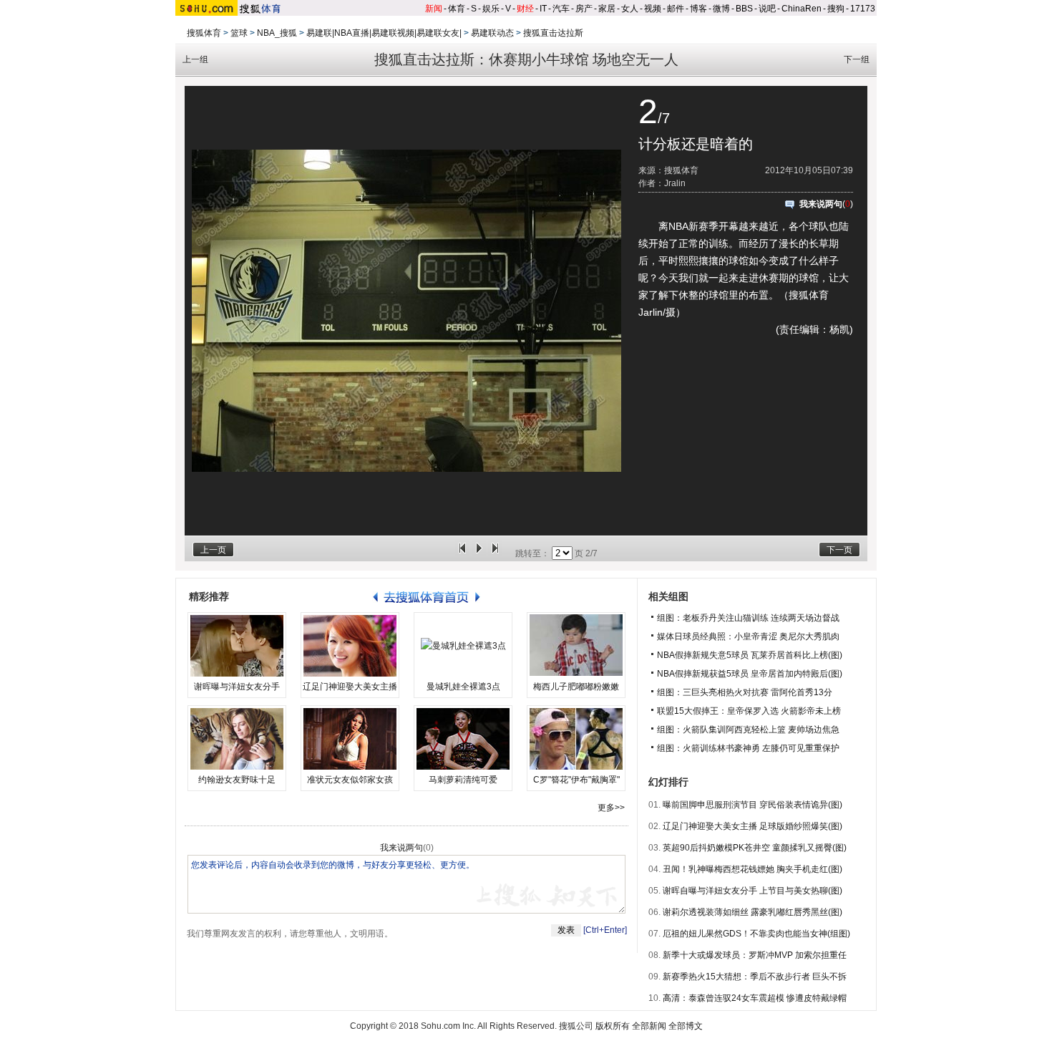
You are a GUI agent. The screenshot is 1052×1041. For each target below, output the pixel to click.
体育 (456, 9)
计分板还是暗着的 (695, 144)
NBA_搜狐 (277, 33)
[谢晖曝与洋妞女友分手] (237, 645)
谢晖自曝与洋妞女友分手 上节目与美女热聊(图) (752, 891)
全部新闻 (649, 1026)
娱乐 (491, 9)
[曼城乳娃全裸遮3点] (463, 645)
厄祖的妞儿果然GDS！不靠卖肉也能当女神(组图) (756, 934)
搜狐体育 (204, 33)
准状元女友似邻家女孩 (350, 780)
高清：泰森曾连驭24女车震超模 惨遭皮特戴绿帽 (755, 998)
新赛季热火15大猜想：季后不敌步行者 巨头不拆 (755, 977)
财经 (525, 9)
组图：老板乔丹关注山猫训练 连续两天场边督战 (748, 618)
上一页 (213, 550)
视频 (652, 9)
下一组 (857, 59)
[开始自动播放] (479, 553)
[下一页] (495, 553)
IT (543, 9)
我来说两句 (820, 204)
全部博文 (685, 1026)
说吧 (767, 9)
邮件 (675, 9)
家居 (606, 9)
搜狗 (835, 9)
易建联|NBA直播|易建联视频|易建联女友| (384, 33)
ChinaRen (801, 9)
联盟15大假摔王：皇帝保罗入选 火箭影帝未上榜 (749, 711)
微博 (721, 9)
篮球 (239, 33)
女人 (629, 9)
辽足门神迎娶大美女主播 (350, 687)
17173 (862, 9)
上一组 (195, 59)
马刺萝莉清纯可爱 (463, 780)
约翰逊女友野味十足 (237, 780)
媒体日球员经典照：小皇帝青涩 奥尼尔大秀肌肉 (748, 636)
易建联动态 (492, 33)
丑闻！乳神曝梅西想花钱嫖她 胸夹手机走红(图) (752, 869)
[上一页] (462, 553)
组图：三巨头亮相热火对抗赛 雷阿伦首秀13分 (744, 692)
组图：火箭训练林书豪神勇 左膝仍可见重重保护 (748, 748)
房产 (584, 9)
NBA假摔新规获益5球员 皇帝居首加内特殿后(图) (749, 674)
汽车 (561, 9)
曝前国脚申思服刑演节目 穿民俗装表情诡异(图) (752, 805)
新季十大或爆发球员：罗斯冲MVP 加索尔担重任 (755, 955)
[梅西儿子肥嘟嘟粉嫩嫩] (576, 645)
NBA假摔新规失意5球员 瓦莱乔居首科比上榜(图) (749, 655)
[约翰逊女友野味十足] (237, 738)
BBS (744, 9)
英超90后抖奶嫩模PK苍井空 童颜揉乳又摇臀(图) (755, 848)
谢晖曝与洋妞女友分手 (237, 687)
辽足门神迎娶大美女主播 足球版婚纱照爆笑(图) (752, 826)
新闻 (433, 9)
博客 (698, 9)
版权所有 (612, 1026)
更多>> (611, 808)
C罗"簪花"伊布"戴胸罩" (576, 780)
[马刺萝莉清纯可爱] (463, 738)
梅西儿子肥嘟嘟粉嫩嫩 (576, 687)
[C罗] (576, 738)
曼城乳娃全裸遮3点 (463, 687)
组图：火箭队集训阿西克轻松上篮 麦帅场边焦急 (748, 730)
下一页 (839, 550)
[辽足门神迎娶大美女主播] (350, 645)
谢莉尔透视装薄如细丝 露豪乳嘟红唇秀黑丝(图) (752, 912)
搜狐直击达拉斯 (553, 33)
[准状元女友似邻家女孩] (350, 738)
